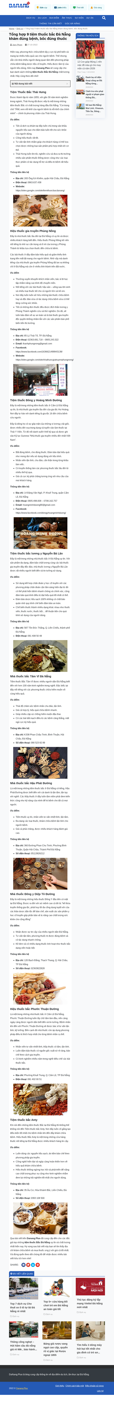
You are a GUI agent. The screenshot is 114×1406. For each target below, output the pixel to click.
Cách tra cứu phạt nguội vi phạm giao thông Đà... (95, 94)
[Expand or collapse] (67, 83)
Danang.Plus (22, 1388)
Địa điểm (54, 18)
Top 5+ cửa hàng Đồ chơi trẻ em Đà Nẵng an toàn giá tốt (56, 1305)
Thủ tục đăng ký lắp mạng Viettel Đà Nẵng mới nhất (90, 1303)
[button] (104, 18)
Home (11, 28)
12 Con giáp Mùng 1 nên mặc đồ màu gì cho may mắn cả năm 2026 (89, 65)
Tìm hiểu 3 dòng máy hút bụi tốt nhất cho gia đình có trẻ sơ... (89, 1349)
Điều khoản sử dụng (94, 1386)
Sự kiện (79, 18)
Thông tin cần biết (50, 23)
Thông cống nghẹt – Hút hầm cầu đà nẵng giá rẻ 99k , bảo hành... (23, 1346)
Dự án (89, 18)
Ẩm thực (67, 18)
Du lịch (42, 18)
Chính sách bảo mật (74, 1386)
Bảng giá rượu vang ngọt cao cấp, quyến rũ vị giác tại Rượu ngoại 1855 (56, 1349)
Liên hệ (100, 1391)
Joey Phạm (17, 45)
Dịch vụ (30, 18)
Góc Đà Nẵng (72, 23)
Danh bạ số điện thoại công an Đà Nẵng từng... (94, 80)
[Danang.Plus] (19, 4)
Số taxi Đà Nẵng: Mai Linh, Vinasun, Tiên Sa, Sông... (95, 108)
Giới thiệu (59, 1386)
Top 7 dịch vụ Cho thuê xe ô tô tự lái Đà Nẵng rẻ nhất (22, 1307)
